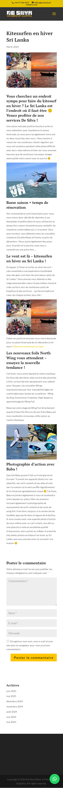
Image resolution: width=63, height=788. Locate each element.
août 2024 (11, 711)
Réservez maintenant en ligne (28, 346)
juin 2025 (11, 691)
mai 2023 (11, 721)
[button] (55, 779)
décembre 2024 (14, 701)
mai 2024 (11, 716)
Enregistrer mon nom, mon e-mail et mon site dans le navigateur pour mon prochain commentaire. (29, 645)
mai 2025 (11, 696)
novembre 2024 (14, 706)
